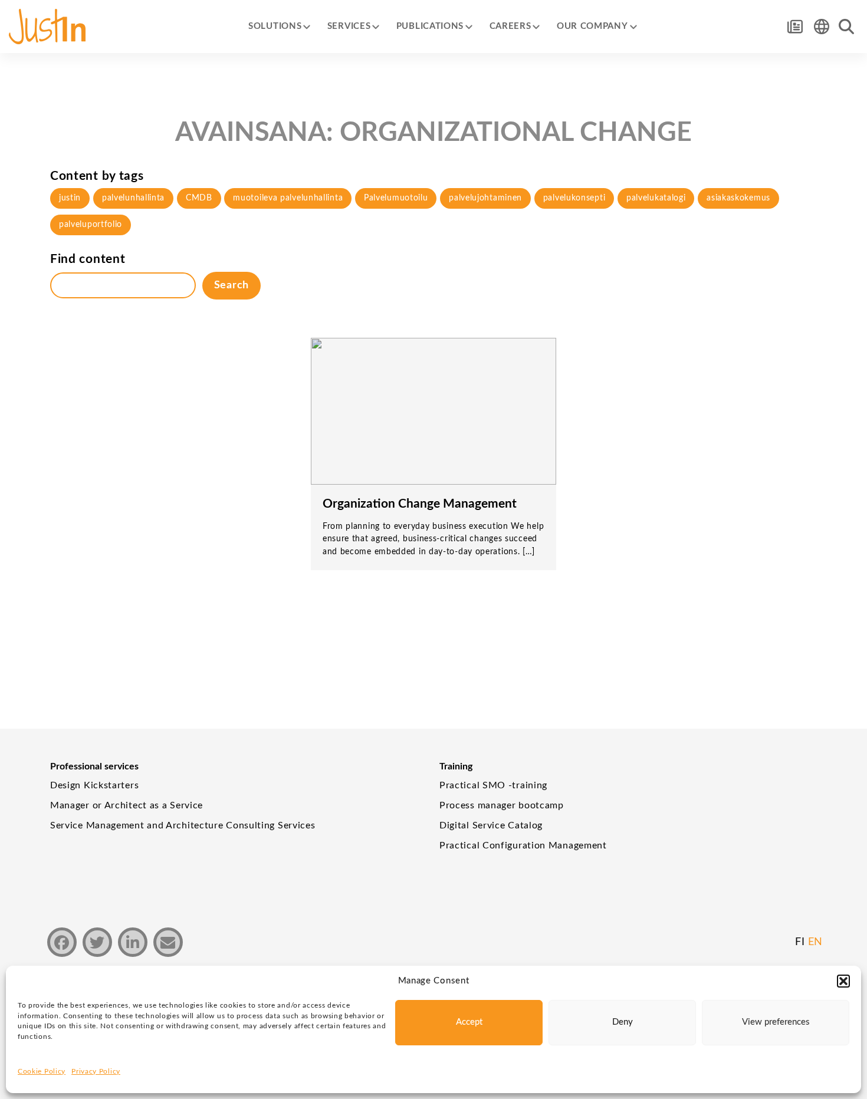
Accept (469, 1022)
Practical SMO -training (493, 785)
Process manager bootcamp (501, 805)
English (821, 26)
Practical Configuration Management (523, 845)
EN (815, 942)
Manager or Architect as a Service (126, 805)
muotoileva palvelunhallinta (288, 198)
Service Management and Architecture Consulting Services (183, 825)
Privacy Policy (95, 1071)
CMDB (199, 198)
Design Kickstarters (94, 785)
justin (70, 198)
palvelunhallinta (133, 198)
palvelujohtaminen (485, 198)
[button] (843, 981)
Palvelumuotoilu (396, 198)
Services (349, 26)
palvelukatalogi (656, 198)
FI (799, 942)
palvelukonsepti (574, 198)
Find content (87, 259)
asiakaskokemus (738, 198)
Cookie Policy (41, 1071)
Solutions (274, 26)
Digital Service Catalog (491, 825)
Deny (622, 1022)
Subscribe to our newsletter (794, 26)
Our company (592, 26)
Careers (510, 26)
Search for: (846, 26)
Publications (430, 26)
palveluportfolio (90, 225)
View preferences (776, 1022)
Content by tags (97, 176)
